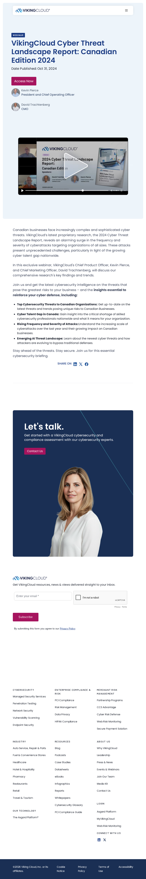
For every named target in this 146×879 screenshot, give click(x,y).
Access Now (23, 81)
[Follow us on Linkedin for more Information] (99, 840)
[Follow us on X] (105, 840)
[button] (128, 10)
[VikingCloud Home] (33, 10)
